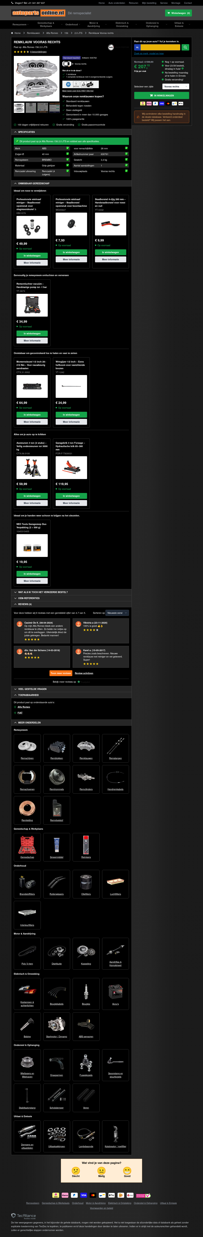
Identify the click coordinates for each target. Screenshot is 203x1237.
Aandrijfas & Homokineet (115, 963)
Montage (175, 2)
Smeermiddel (56, 857)
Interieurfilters (27, 925)
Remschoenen (27, 789)
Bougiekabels (56, 1003)
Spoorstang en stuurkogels (115, 1075)
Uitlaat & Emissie (168, 1203)
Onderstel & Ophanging (145, 1203)
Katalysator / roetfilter (115, 1146)
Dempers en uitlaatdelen (27, 1146)
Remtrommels (57, 789)
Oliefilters (86, 894)
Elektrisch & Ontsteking (119, 1203)
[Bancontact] (102, 1195)
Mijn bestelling (149, 2)
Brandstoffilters (27, 894)
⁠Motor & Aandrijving (96, 1203)
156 (66, 33)
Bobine (27, 1036)
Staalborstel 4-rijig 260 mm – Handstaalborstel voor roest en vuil (110, 202)
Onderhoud (77, 1203)
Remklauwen (33, 33)
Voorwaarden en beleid (101, 1208)
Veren (86, 1107)
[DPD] (130, 1195)
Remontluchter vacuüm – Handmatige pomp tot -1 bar (31, 285)
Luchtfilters (115, 894)
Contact (188, 2)
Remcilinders (86, 789)
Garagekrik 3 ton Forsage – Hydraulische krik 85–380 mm (70, 446)
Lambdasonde (86, 1146)
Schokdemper (57, 1107)
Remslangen (115, 758)
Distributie (57, 963)
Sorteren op (99, 612)
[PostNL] (121, 1195)
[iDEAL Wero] (55, 1195)
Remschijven (27, 758)
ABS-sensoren (86, 1036)
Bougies (86, 1003)
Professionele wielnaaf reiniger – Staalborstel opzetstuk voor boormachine (71, 202)
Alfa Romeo (52, 33)
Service (164, 2)
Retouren (133, 2)
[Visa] (83, 1195)
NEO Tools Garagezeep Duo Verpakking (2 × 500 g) (31, 525)
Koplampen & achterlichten (27, 1003)
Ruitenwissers (57, 894)
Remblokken (56, 758)
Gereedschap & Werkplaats (55, 1203)
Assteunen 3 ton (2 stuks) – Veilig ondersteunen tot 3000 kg (32, 446)
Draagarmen (56, 1075)
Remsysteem (32, 1203)
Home (102, 2)
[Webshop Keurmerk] (143, 1196)
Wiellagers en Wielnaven (27, 1075)
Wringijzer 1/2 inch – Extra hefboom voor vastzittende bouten (70, 365)
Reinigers (86, 857)
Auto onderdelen (116, 2)
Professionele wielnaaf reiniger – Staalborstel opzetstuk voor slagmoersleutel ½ (28, 204)
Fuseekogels (86, 1075)
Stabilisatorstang (27, 1107)
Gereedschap (27, 857)
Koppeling (86, 963)
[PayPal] (74, 1195)
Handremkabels (115, 789)
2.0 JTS (78, 33)
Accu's (115, 1003)
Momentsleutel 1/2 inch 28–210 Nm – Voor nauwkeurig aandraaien (31, 365)
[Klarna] (65, 1195)
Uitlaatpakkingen (56, 1146)
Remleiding (27, 820)
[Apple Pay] (111, 1195)
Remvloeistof (56, 820)
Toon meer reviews (61, 673)
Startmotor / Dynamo (56, 1036)
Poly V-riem (27, 963)
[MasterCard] (93, 1195)
